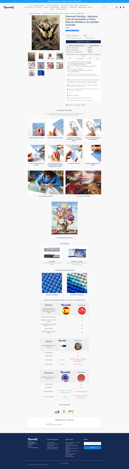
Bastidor (85, 35)
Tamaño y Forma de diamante (72, 35)
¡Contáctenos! (50, 445)
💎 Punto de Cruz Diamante (34, 13)
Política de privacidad (52, 448)
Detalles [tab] (69, 58)
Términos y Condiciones (52, 447)
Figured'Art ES (66, 463)
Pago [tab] (90, 58)
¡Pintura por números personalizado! (70, 454)
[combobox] (110, 7)
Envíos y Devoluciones (52, 444)
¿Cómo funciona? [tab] (80, 58)
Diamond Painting (70, 456)
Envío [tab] (97, 58)
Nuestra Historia (51, 442)
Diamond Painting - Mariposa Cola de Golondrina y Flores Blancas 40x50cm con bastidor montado (63, 13)
